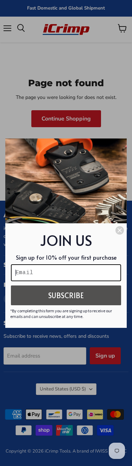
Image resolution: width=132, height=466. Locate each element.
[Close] (119, 230)
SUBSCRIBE (66, 295)
